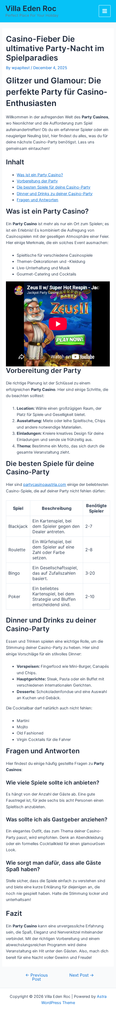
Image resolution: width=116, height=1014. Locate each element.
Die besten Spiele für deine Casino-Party (53, 187)
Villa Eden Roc (30, 8)
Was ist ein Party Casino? (40, 174)
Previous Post (36, 977)
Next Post (81, 975)
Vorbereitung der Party (37, 181)
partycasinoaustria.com (44, 484)
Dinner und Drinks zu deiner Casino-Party (55, 193)
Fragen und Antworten (37, 199)
